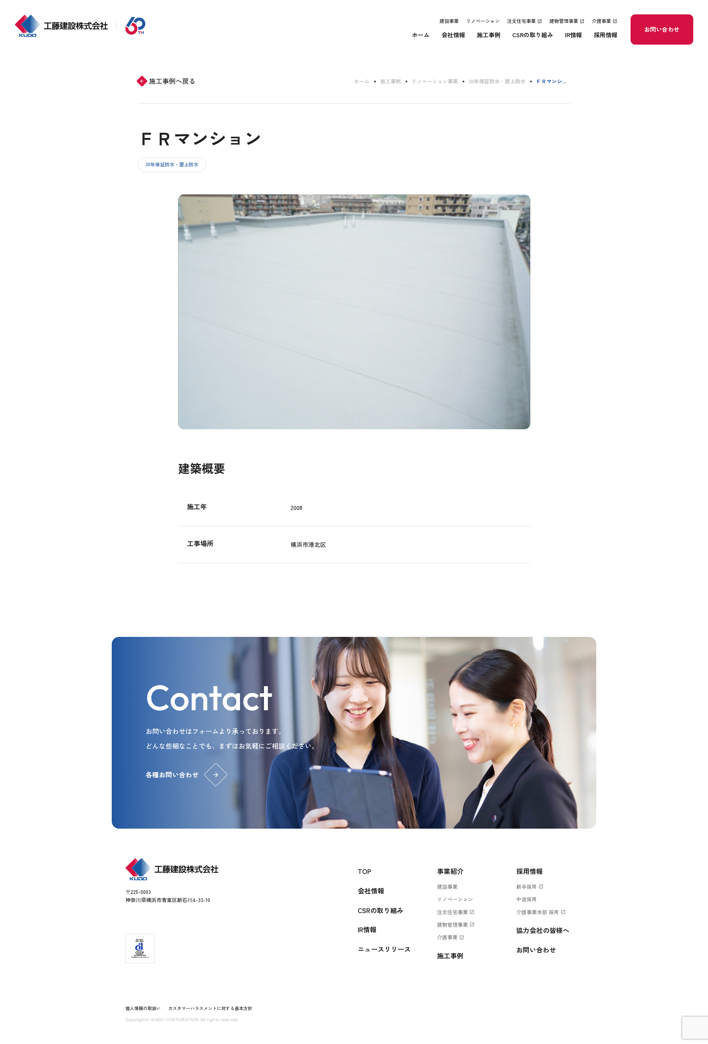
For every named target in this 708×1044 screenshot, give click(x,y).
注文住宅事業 (524, 20)
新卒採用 (530, 886)
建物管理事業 (566, 20)
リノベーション (483, 20)
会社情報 (453, 34)
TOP (364, 871)
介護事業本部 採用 (541, 912)
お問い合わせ (662, 29)
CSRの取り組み (532, 34)
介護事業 (604, 20)
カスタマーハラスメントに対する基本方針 (210, 1008)
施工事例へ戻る (167, 81)
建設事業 (449, 20)
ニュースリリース (384, 949)
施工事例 (488, 34)
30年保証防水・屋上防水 (497, 81)
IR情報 (573, 34)
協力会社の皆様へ (542, 930)
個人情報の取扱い (143, 1008)
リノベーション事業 (435, 81)
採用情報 (605, 34)
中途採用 (526, 899)
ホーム (421, 34)
